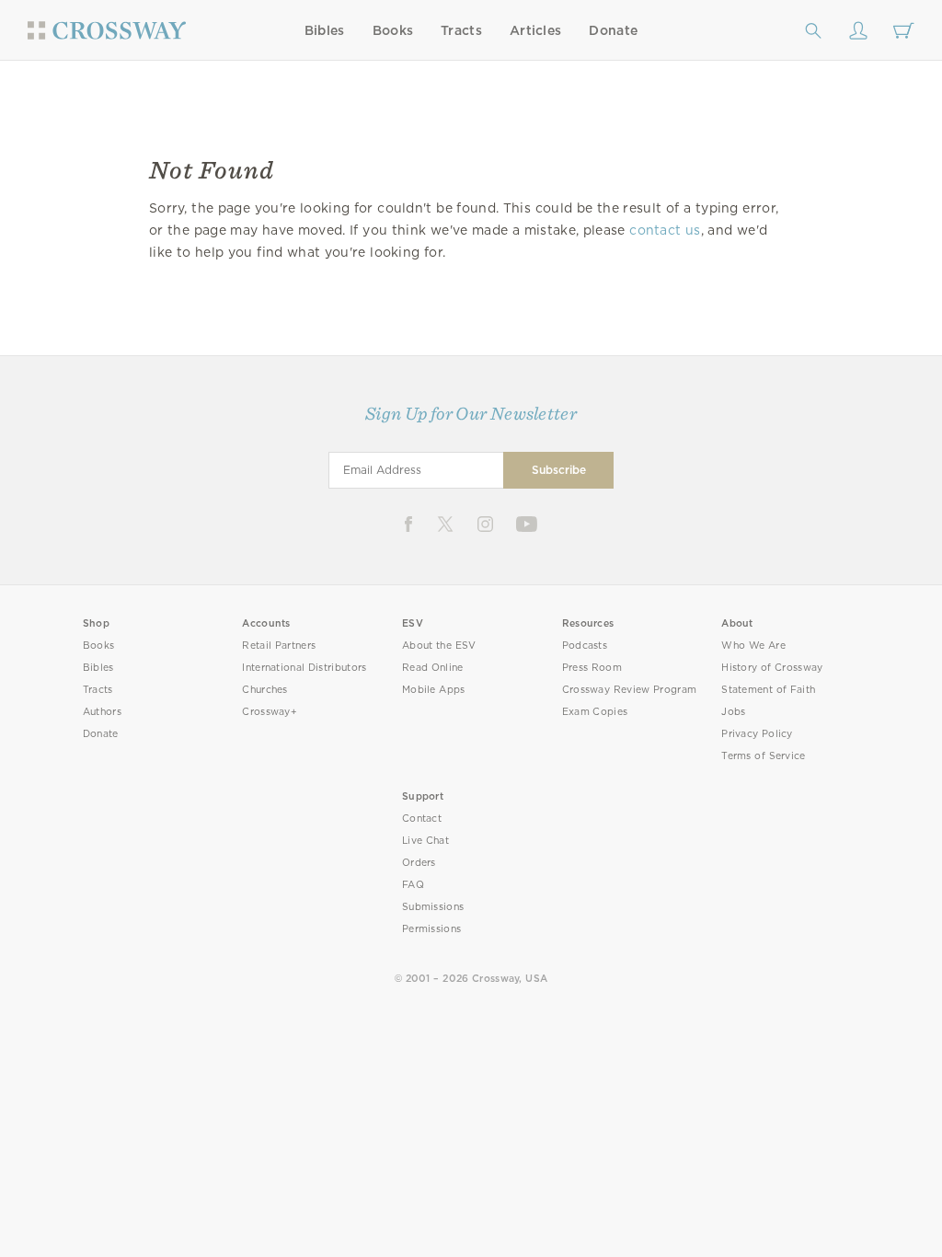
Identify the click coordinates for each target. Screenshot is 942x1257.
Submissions (433, 907)
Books (393, 30)
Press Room (592, 668)
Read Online (433, 668)
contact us (664, 230)
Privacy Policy (757, 734)
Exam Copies (595, 712)
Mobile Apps (433, 690)
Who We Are (753, 646)
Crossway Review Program (629, 690)
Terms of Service (763, 756)
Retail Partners (279, 646)
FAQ (413, 885)
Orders (419, 863)
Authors (102, 712)
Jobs (733, 712)
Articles (535, 30)
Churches (264, 690)
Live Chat (425, 841)
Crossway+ (269, 712)
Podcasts (584, 646)
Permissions (431, 929)
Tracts (461, 30)
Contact (422, 819)
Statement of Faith (768, 690)
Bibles (324, 30)
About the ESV (439, 646)
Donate (613, 30)
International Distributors (304, 668)
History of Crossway (771, 668)
